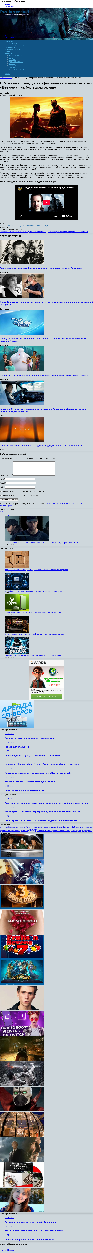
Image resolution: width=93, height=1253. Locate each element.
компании (24, 831)
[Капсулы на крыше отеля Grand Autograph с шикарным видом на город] (22, 1136)
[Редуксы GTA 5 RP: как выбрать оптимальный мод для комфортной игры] (17, 653)
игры (5, 831)
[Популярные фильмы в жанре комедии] (22, 858)
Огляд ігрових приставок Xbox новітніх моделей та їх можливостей (33, 612)
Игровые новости (14, 50)
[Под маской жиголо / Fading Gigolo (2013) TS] (22, 934)
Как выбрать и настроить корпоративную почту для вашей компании (33, 591)
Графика (12, 66)
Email (3, 483)
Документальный (16, 62)
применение (66, 831)
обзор (32, 830)
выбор (82, 827)
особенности (42, 831)
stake (6, 827)
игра (1, 831)
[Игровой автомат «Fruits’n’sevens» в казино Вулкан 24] (22, 959)
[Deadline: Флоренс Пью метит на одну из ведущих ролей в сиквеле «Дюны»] (22, 441)
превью (58, 831)
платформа (51, 831)
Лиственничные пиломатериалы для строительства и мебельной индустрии (36, 570)
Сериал (40, 827)
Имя (2, 479)
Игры (11, 58)
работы (73, 831)
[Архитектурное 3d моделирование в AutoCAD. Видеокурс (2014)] (22, 1187)
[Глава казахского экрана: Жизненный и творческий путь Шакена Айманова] (22, 264)
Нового (31, 226)
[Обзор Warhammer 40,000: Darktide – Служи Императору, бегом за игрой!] (22, 1060)
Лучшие (29, 827)
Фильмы (12, 60)
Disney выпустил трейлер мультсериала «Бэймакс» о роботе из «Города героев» (44, 375)
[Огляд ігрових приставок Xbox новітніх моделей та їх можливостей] (17, 610)
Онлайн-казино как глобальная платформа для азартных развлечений (34, 634)
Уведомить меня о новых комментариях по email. (23, 492)
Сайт (2, 487)
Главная (3, 78)
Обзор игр (10, 47)
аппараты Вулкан (55, 827)
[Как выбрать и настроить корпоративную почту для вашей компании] (17, 589)
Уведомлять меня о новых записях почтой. (21, 496)
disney (2, 827)
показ (37, 226)
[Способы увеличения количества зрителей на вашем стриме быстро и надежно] (22, 1035)
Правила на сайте (16, 45)
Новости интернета (17, 56)
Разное (8, 54)
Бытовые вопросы (14, 70)
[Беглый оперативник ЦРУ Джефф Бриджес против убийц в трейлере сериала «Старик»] (22, 1161)
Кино (7, 52)
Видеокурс (13, 827)
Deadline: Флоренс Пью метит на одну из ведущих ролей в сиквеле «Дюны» (41, 445)
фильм (89, 831)
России (35, 827)
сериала (78, 831)
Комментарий (6, 475)
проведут (44, 226)
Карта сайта (14, 43)
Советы (46, 827)
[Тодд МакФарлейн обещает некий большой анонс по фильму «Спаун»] (22, 1111)
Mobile (12, 64)
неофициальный (21, 226)
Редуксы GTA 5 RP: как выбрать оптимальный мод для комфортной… (34, 655)
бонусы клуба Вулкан (71, 827)
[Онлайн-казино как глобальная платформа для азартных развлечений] (17, 632)
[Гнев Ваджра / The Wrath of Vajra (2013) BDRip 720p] (22, 1085)
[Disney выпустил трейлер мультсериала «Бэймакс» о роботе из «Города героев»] (22, 371)
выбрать (88, 827)
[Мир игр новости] (15, 32)
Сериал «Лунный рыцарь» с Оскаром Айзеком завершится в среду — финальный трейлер (43, 543)
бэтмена (3, 226)
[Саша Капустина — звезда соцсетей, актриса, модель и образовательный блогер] (22, 1212)
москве (10, 226)
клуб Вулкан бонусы (13, 831)
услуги (84, 831)
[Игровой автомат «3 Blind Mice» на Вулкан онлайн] (22, 909)
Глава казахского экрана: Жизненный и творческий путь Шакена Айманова (41, 268)
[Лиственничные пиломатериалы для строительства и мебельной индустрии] (17, 568)
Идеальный (22, 827)
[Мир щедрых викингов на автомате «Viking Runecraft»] (22, 984)
